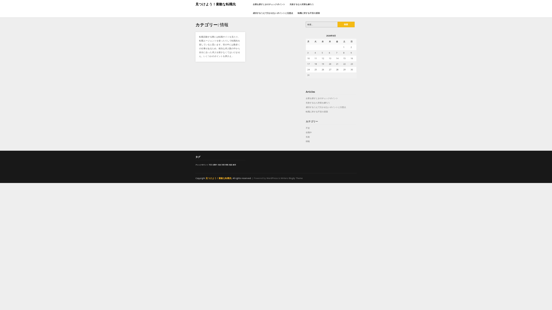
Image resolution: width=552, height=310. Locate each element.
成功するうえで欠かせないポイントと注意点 (273, 13)
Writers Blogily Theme (292, 178)
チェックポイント (201, 165)
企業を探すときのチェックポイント (269, 4)
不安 (308, 128)
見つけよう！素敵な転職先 (215, 4)
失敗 (308, 136)
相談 (230, 165)
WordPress (272, 178)
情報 (308, 141)
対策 (223, 165)
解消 (234, 165)
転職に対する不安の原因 (309, 13)
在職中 (309, 132)
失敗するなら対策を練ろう (302, 4)
